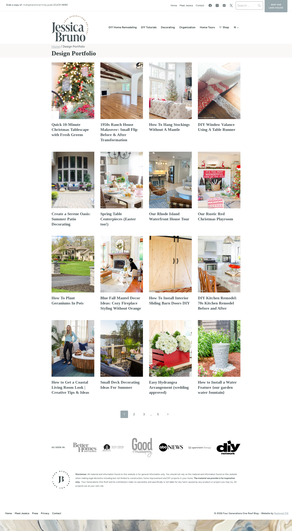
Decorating (168, 27)
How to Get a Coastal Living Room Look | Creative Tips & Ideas (70, 387)
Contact (200, 5)
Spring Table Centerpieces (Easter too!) (118, 219)
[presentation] (73, 90)
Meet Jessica (186, 5)
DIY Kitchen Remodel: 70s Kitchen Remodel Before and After (217, 303)
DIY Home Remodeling (123, 27)
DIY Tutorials (148, 27)
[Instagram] (217, 5)
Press (35, 513)
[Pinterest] (224, 5)
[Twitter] (231, 5)
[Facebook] (210, 5)
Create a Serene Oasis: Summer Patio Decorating (71, 219)
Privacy (45, 513)
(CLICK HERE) (60, 4)
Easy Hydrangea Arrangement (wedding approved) (169, 387)
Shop (226, 27)
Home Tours (207, 27)
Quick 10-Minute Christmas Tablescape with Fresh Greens (70, 129)
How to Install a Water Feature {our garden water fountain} (217, 387)
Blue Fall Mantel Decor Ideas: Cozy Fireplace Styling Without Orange (120, 303)
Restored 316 (281, 513)
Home (174, 5)
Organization (187, 27)
